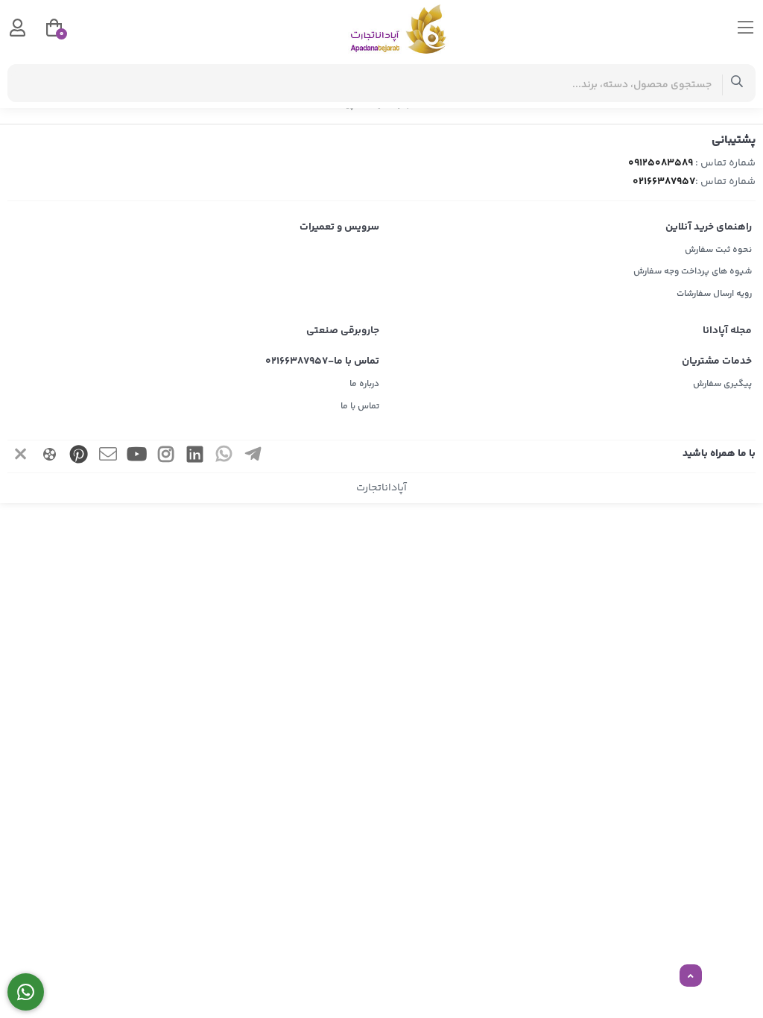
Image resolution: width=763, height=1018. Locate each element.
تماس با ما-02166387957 (322, 361)
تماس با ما (360, 406)
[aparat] (50, 456)
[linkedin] (195, 456)
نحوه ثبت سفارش (718, 250)
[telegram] (253, 456)
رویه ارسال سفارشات (714, 294)
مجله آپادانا (727, 331)
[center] (737, 83)
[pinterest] (79, 456)
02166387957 (664, 182)
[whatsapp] (224, 456)
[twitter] (21, 456)
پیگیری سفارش (722, 384)
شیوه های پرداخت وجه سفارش (692, 272)
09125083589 (660, 163)
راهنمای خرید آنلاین (708, 227)
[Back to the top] (690, 976)
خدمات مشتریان (717, 361)
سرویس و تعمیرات (339, 227)
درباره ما (364, 384)
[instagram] (166, 456)
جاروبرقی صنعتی (342, 331)
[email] (108, 456)
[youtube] (137, 456)
